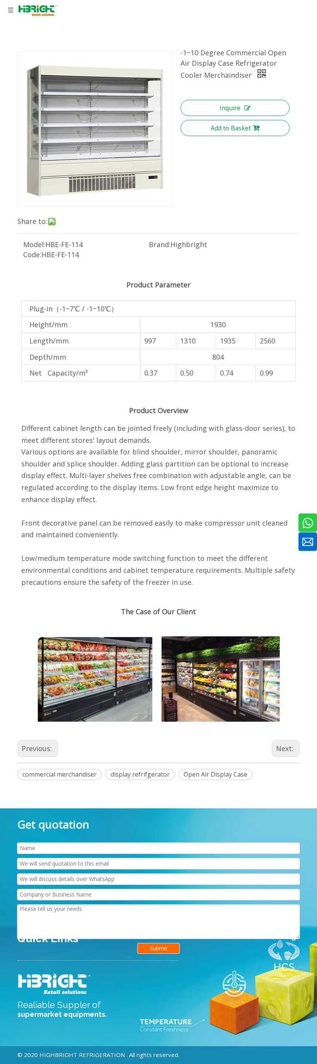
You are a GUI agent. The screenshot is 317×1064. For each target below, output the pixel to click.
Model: (34, 244)
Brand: (159, 244)
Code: (32, 254)
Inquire (230, 108)
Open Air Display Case (215, 774)
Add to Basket (231, 128)
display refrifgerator (140, 774)
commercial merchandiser (59, 774)
